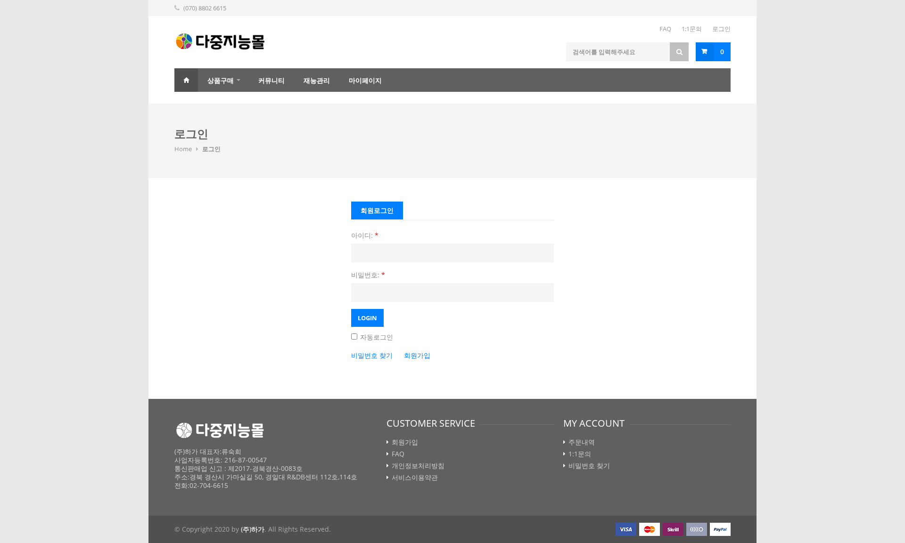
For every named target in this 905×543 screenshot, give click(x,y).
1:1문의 (692, 28)
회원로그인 (377, 210)
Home (186, 80)
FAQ (665, 28)
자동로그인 (375, 336)
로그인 (721, 28)
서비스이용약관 (415, 477)
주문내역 (581, 442)
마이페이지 (365, 80)
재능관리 (317, 80)
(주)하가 (252, 529)
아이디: (364, 235)
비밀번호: (368, 274)
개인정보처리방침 (418, 466)
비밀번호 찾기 (372, 355)
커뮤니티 (271, 80)
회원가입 (417, 355)
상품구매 (220, 80)
